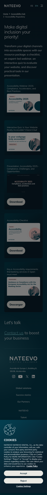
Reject (23, 480)
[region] (23, 456)
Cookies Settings (23, 486)
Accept (23, 473)
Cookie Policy (32, 466)
